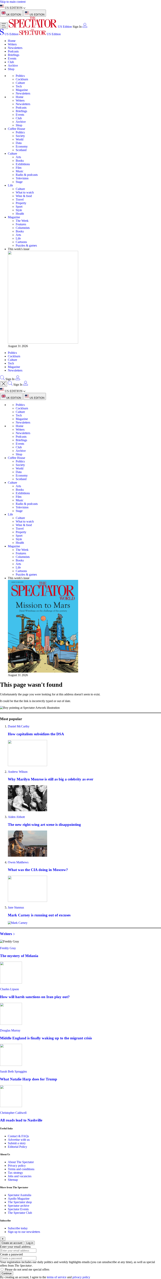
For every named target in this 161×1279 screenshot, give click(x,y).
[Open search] (2, 379)
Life (10, 185)
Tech (19, 86)
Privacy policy (17, 1165)
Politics (20, 75)
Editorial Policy (17, 1146)
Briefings (13, 55)
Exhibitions (23, 164)
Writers (12, 44)
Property (21, 203)
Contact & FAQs (18, 1136)
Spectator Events (18, 1209)
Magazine (22, 90)
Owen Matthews (18, 862)
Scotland (21, 150)
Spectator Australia (19, 1195)
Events (12, 58)
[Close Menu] (3, 384)
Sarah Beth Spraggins (13, 1071)
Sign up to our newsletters (24, 1231)
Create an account (12, 1242)
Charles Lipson (9, 989)
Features (21, 224)
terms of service (56, 1277)
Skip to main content (13, 1)
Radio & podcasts (27, 174)
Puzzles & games (26, 245)
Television (22, 178)
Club (11, 62)
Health (20, 213)
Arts (18, 157)
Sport (19, 206)
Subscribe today (18, 1228)
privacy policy (81, 1277)
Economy (22, 146)
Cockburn (22, 79)
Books (20, 160)
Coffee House (16, 128)
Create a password (11, 1254)
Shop (11, 69)
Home (12, 40)
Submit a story (17, 1143)
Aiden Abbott (16, 817)
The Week (22, 220)
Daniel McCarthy (18, 726)
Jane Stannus (16, 907)
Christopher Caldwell (13, 1112)
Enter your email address (15, 1246)
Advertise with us (19, 1139)
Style (19, 210)
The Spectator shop (20, 1202)
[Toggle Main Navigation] (4, 25)
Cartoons (21, 242)
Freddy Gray (8, 948)
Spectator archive (18, 1205)
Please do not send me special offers (27, 1269)
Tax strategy (15, 1172)
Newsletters (15, 48)
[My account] (84, 26)
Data (19, 143)
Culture (20, 82)
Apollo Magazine (18, 1198)
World (19, 139)
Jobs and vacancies (19, 1176)
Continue (7, 1273)
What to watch (25, 192)
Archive (13, 65)
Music (19, 171)
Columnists (23, 227)
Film (18, 167)
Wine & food (24, 196)
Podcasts (13, 51)
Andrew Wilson (17, 771)
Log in (29, 1242)
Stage (19, 181)
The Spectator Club (20, 1212)
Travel (20, 199)
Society (20, 136)
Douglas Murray (10, 1030)
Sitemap (13, 1179)
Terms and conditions (21, 1169)
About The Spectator (21, 1162)
